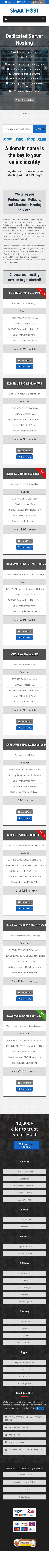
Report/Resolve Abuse (24, 1362)
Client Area (39, 2)
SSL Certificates (24, 1200)
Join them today (28, 1145)
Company (25, 1335)
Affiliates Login (24, 1287)
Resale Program (24, 1219)
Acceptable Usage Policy (24, 1482)
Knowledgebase (24, 1383)
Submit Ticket (24, 1376)
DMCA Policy (24, 1497)
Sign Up (24, 1226)
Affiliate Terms (24, 1273)
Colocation (24, 1179)
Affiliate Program (24, 1301)
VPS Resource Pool (24, 1171)
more (41, 1408)
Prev (3, 68)
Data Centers (24, 1321)
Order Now (26, 366)
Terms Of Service (24, 1474)
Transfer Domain (24, 1253)
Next (46, 68)
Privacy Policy (24, 1489)
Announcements (24, 1342)
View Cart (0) (24, 2)
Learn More (26, 360)
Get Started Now (25, 97)
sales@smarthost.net (19, 1427)
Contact (10, 2)
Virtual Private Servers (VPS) (24, 1185)
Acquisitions (24, 1328)
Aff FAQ (24, 1280)
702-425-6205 (15, 1435)
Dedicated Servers (24, 1192)
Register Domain (24, 1246)
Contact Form (24, 1369)
